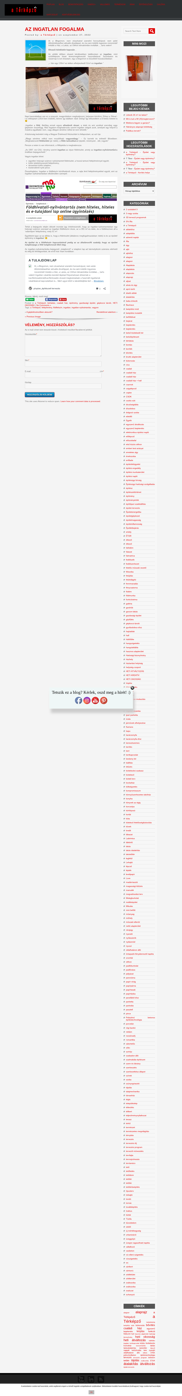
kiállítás (129, 763)
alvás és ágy (131, 285)
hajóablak (130, 631)
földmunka (130, 595)
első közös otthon (134, 444)
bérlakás (51, 303)
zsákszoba (131, 1283)
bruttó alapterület (133, 357)
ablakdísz (130, 229)
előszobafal (131, 440)
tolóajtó (129, 1195)
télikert (129, 1111)
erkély (128, 532)
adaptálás (130, 233)
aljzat (128, 281)
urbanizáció (131, 1235)
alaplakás (130, 269)
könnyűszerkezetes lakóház (138, 795)
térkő (128, 1123)
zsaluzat (129, 1290)
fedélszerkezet (132, 564)
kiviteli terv (130, 779)
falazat (129, 552)
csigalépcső (131, 388)
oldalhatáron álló (133, 950)
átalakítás (130, 297)
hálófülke (130, 639)
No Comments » (43, 305)
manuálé (130, 890)
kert (127, 751)
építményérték (132, 500)
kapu (128, 731)
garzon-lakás (132, 611)
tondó (128, 1199)
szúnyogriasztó (132, 1083)
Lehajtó (129, 862)
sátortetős (130, 1044)
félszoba (130, 572)
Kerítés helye (144, 172)
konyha (129, 798)
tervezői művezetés (134, 1151)
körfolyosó (130, 810)
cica (128, 365)
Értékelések (146, 4)
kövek (128, 826)
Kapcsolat (52, 15)
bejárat (129, 321)
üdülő (128, 1227)
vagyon (95, 307)
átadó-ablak (131, 293)
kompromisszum (133, 791)
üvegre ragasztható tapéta (138, 1243)
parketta (129, 1002)
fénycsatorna (132, 587)
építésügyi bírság (133, 480)
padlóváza (130, 970)
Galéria (161, 4)
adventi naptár (132, 237)
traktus (129, 1211)
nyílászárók (131, 938)
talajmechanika (132, 1091)
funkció (151, 1331)
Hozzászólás (30, 334)
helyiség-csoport (133, 667)
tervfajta (129, 1155)
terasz (129, 1119)
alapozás (130, 273)
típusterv (130, 1191)
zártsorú (129, 1270)
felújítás (129, 576)
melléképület (131, 902)
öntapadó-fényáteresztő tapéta (140, 954)
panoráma (130, 978)
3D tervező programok (136, 217)
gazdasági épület (87, 303)
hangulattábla (132, 647)
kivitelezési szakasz (134, 771)
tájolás (129, 1087)
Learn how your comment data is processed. (81, 401)
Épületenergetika (133, 512)
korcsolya (130, 806)
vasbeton (130, 1251)
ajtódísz (129, 253)
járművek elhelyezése (135, 723)
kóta (128, 818)
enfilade (129, 460)
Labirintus (130, 838)
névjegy (129, 930)
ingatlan (67, 307)
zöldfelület (130, 1274)
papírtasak (131, 990)
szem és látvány (133, 1063)
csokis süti (130, 400)
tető (127, 1167)
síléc (128, 1048)
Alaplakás (130, 265)
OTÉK (152, 1353)
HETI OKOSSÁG (133, 679)
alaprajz (129, 277)
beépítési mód (132, 309)
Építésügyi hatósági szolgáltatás (140, 484)
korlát (128, 814)
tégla (128, 1099)
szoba (128, 1079)
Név (26, 360)
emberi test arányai (134, 448)
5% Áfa (129, 221)
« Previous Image (33, 316)
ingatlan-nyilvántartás (81, 307)
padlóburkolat (132, 966)
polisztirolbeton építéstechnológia (139, 1355)
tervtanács (130, 1163)
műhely (129, 918)
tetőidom (130, 1175)
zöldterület (130, 1278)
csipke (129, 393)
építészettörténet (133, 492)
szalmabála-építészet (135, 1059)
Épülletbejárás (132, 528)
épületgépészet (133, 516)
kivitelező (130, 775)
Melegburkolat (132, 898)
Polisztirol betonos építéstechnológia (140, 1018)
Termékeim (119, 4)
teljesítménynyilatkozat (136, 1115)
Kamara (129, 727)
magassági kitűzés (134, 886)
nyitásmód (130, 942)
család (129, 369)
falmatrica (130, 556)
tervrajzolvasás (132, 1159)
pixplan (51, 4)
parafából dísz (132, 998)
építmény (73, 303)
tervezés (130, 1139)
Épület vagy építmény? (144, 158)
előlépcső (130, 436)
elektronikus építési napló (137, 432)
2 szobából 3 (131, 209)
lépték (128, 870)
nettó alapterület (133, 926)
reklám (129, 1032)
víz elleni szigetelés (134, 1255)
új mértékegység (133, 1231)
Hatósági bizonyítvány (136, 655)
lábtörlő (129, 842)
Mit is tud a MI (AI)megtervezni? (140, 119)
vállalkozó (130, 1247)
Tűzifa (129, 1219)
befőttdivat (130, 317)
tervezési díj (131, 1143)
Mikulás (129, 906)
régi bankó (131, 1028)
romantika (130, 1040)
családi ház (62, 303)
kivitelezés (150, 1343)
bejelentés (130, 325)
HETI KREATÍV (132, 675)
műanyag (130, 914)
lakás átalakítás (133, 850)
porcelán (130, 1024)
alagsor (129, 257)
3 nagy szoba (132, 213)
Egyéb (129, 420)
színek (129, 1075)
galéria (129, 603)
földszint (127, 1334)
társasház (130, 1095)
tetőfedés (130, 1171)
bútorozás (130, 361)
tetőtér (129, 1179)
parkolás (130, 1005)
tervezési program (134, 1147)
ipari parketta (132, 715)
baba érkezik (131, 301)
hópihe (129, 683)
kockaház (130, 783)
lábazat (129, 834)
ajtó (127, 249)
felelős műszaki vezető (136, 568)
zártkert (129, 1266)
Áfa (127, 241)
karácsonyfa (131, 735)
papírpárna (131, 986)
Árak (132, 4)
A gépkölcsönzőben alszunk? (39, 312)
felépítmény (47, 307)
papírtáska (131, 994)
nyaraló (129, 934)
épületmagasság (133, 520)
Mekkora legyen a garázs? (138, 123)
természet (130, 1127)
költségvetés (131, 787)
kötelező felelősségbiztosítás (139, 822)
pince (128, 1013)
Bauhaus (130, 305)
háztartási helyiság (134, 663)
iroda (128, 719)
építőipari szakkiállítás (136, 504)
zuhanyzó (130, 1294)
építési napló (131, 476)
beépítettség (150, 1322)
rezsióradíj (130, 1036)
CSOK (129, 396)
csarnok (129, 384)
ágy (127, 245)
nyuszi (129, 946)
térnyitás (130, 1135)
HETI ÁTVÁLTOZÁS (135, 671)
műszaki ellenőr (133, 922)
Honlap (28, 382)
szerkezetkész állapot (135, 1072)
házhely (129, 659)
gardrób (129, 607)
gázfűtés (130, 619)
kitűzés (129, 767)
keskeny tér (131, 759)
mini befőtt (130, 910)
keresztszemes (132, 743)
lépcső (129, 866)
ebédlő (129, 416)
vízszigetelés (131, 1259)
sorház (129, 1052)
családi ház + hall (133, 380)
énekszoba (131, 456)
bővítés (129, 353)
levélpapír (130, 874)
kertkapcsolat (132, 755)
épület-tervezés (133, 508)
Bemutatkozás (75, 4)
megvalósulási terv (134, 894)
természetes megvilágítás (137, 1131)
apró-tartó (130, 289)
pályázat (130, 974)
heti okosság (145, 1336)
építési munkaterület (135, 472)
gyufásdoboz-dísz (134, 627)
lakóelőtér (130, 854)
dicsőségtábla (132, 404)
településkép (131, 1103)
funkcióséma (131, 599)
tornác (129, 1203)
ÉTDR (128, 536)
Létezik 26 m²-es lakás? (136, 115)
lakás (128, 846)
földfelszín (57, 307)
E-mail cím (64, 371)
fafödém (129, 548)
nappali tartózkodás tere (135, 1350)
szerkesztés (131, 1067)
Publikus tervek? (133, 131)
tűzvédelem (131, 1223)
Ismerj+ (92, 4)
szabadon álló (132, 1056)
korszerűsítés (141, 1346)
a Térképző (48, 35)
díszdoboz (130, 408)
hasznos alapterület (135, 651)
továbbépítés (132, 1207)
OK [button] (91, 1392)
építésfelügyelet (133, 464)
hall (127, 635)
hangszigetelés (132, 643)
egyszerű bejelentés (135, 428)
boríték (129, 349)
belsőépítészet (132, 337)
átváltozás (147, 1364)
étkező (129, 540)
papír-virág (131, 982)
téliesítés (130, 1107)
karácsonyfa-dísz (133, 739)
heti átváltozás (135, 1340)
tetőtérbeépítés (133, 1187)
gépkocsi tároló (104, 303)
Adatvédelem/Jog (71, 15)
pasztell (129, 1009)
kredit (128, 830)
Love (128, 878)
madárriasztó (132, 882)
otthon (129, 962)
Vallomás (105, 4)
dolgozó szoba (132, 412)
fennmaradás (132, 584)
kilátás (142, 1343)
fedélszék (130, 560)
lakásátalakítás (130, 1348)
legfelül (129, 858)
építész (129, 488)
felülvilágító (131, 580)
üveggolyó (130, 1239)
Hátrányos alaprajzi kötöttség (139, 127)
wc (127, 1263)
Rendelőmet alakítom (106, 312)
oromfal (129, 958)
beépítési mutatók (134, 313)
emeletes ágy (132, 452)
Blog (61, 4)
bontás (129, 345)
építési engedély (133, 468)
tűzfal (128, 1215)
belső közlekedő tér (134, 333)
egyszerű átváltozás (135, 424)
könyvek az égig (133, 802)
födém (129, 591)
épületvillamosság (134, 524)
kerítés (129, 747)
